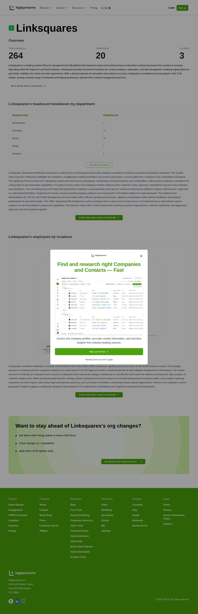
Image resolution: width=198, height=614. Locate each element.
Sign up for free (97, 351)
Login (110, 359)
